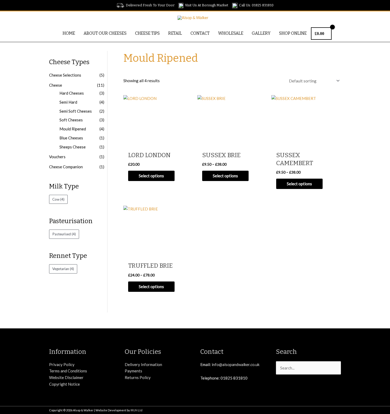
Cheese (55, 85)
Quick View (157, 143)
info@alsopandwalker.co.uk (235, 364)
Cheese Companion (66, 166)
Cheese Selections (65, 75)
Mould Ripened (72, 128)
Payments (133, 370)
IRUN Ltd (136, 410)
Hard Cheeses (71, 93)
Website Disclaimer (66, 377)
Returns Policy (138, 377)
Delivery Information (143, 364)
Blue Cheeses (71, 137)
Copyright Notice (64, 384)
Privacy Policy (62, 364)
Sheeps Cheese (72, 146)
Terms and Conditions (68, 370)
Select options (151, 175)
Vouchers (57, 156)
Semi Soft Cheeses (75, 111)
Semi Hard (68, 102)
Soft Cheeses (71, 119)
